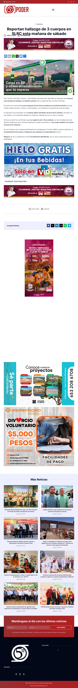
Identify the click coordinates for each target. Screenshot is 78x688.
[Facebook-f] (68, 1)
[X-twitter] (71, 1)
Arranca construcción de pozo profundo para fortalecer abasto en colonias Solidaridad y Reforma (57, 576)
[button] (53, 9)
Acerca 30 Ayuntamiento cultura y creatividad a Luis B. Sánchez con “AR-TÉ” (20, 576)
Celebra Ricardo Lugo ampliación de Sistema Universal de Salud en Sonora (57, 510)
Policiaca (40, 24)
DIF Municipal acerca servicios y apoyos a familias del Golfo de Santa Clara (57, 607)
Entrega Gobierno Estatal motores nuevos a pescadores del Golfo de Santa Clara (21, 542)
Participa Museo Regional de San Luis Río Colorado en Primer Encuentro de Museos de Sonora (21, 510)
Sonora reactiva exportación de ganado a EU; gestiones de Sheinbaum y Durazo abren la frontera (21, 607)
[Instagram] (73, 1)
